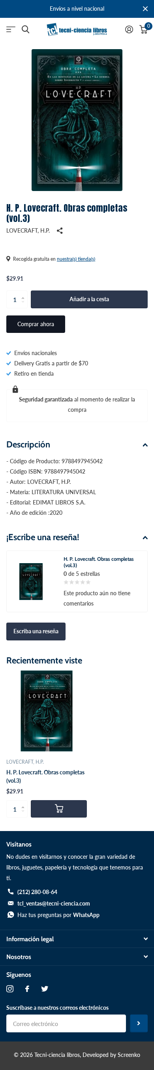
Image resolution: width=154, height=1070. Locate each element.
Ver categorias (10, 29)
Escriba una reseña (35, 631)
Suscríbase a (139, 1023)
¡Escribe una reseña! (42, 537)
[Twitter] (44, 989)
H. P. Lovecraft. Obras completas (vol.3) (45, 776)
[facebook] (27, 989)
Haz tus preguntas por (58, 914)
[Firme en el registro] (129, 29)
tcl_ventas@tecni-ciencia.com (53, 903)
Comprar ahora (35, 324)
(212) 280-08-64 (37, 891)
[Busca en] (25, 29)
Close (145, 9)
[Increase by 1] (25, 293)
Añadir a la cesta (89, 299)
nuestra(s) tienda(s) (76, 259)
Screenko (129, 1054)
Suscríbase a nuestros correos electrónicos (57, 1007)
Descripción (28, 444)
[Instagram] (9, 988)
